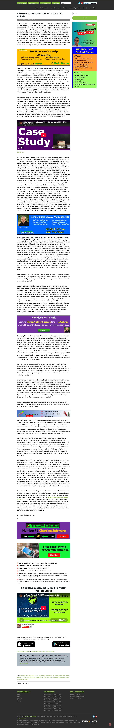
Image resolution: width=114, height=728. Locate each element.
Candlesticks (48, 675)
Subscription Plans (36, 651)
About (18, 696)
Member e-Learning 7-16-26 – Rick (52, 694)
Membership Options (75, 8)
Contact (19, 699)
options (26, 677)
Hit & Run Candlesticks (30, 716)
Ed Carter (33, 19)
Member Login (22, 3)
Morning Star (20, 677)
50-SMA (33, 675)
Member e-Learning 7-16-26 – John (53, 696)
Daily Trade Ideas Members (77, 696)
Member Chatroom (75, 694)
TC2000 (26, 679)
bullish (43, 675)
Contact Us (56, 3)
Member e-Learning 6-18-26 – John (53, 706)
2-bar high (22, 675)
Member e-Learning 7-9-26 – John (52, 699)
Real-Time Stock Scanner (44, 677)
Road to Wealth (61, 677)
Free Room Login (45, 3)
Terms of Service (24, 663)
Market (67, 675)
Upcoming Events (33, 3)
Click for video (20, 152)
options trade (31, 677)
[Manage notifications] (110, 724)
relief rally (54, 677)
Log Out (19, 701)
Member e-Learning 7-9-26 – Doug (53, 703)
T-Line (21, 679)
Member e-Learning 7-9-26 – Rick (52, 701)
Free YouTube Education (23, 651)
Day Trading (55, 675)
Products (85, 8)
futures (63, 675)
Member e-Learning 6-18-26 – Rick (52, 705)
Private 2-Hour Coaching (48, 651)
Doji (60, 675)
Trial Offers (93, 8)
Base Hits (38, 675)
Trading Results (44, 8)
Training (65, 8)
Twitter (79, 3)
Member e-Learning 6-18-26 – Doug (53, 708)
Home (36, 8)
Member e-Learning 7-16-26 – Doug (53, 698)
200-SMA (28, 675)
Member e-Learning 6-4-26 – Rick (52, 710)
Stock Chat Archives (75, 698)
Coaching (19, 698)
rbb (37, 677)
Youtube (82, 3)
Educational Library (56, 8)
